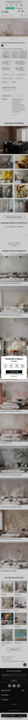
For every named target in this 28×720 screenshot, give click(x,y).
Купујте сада (14, 372)
